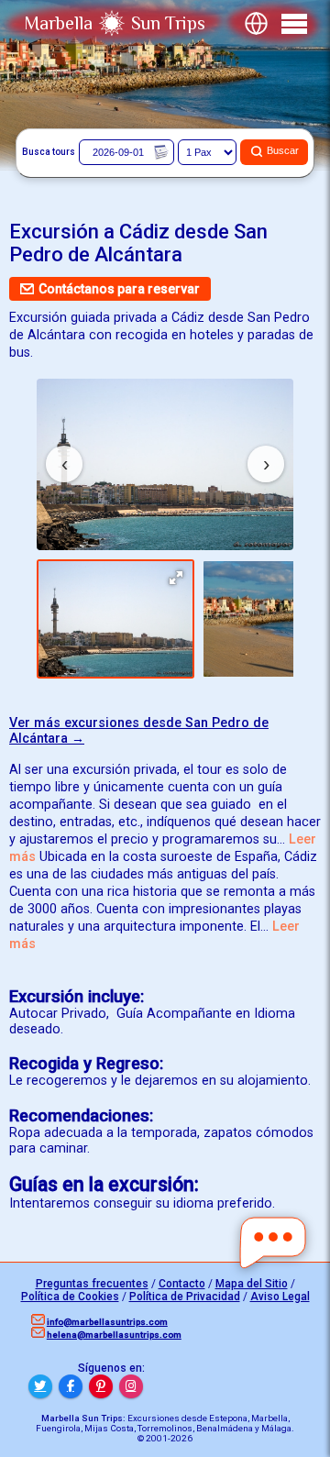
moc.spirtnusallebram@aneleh (114, 1335)
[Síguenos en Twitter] (40, 1386)
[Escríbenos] (273, 1243)
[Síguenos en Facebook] (70, 1386)
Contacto (182, 1283)
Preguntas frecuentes (92, 1283)
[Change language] (255, 23)
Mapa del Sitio (251, 1283)
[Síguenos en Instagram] (131, 1386)
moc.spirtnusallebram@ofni (107, 1322)
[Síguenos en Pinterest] (101, 1386)
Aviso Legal (280, 1296)
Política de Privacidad (184, 1296)
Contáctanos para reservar (119, 288)
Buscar (283, 151)
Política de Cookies (70, 1296)
